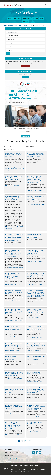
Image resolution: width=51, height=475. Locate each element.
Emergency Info (14, 467)
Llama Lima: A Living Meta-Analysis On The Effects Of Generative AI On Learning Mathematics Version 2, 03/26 (14, 329)
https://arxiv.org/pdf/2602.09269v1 (15, 378)
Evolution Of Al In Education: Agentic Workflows (34, 423)
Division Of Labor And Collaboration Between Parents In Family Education (14, 358)
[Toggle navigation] (45, 4)
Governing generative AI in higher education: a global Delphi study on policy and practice (14, 198)
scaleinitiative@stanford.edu (11, 458)
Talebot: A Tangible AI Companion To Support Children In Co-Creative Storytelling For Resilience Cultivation (36, 329)
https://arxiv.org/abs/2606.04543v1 (12, 185)
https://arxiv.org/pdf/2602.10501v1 (12, 366)
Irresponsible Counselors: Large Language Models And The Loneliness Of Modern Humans (13, 345)
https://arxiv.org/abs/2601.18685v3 (37, 204)
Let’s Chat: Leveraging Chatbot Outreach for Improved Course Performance (13, 154)
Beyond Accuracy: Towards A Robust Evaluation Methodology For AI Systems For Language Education (13, 312)
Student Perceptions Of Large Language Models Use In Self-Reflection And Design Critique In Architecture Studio (35, 390)
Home (5, 25)
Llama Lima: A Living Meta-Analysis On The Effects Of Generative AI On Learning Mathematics (36, 198)
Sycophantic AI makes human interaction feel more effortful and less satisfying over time (36, 154)
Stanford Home (14, 465)
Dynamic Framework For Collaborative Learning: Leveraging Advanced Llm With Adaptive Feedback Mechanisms (36, 407)
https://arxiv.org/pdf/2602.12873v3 (34, 317)
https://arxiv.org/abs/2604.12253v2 (34, 241)
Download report (25, 136)
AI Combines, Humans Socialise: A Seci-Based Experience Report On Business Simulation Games (36, 345)
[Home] (13, 5)
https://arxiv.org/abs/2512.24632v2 (12, 300)
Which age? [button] (10, 43)
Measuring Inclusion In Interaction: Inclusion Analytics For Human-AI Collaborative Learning (14, 373)
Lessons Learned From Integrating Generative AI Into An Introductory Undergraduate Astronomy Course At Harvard (14, 390)
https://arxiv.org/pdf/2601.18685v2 (15, 336)
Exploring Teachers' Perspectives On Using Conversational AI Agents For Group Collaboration (36, 275)
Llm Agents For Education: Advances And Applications (34, 373)
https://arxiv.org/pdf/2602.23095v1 (34, 337)
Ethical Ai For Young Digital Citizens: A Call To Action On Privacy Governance (14, 406)
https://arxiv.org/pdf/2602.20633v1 (34, 350)
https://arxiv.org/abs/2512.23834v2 (12, 284)
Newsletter (25, 21)
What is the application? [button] (13, 35)
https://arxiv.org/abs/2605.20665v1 (12, 244)
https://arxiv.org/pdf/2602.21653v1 (12, 350)
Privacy (12, 469)
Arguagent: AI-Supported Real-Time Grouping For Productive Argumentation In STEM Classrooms (35, 252)
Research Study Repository (24, 25)
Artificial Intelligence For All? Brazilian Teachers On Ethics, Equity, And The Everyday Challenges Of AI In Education (13, 276)
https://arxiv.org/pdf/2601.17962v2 (12, 434)
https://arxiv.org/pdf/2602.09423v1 (34, 366)
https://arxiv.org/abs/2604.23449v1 (34, 261)
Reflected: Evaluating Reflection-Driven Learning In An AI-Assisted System (14, 292)
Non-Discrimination (33, 469)
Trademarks (24, 469)
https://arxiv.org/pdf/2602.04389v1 (12, 399)
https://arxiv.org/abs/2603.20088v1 (15, 320)
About (9, 18)
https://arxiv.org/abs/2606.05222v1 (34, 190)
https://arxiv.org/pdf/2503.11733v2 (34, 381)
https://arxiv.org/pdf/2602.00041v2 (34, 399)
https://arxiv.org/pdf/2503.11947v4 (15, 413)
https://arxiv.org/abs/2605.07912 (34, 164)
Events (17, 452)
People (41, 18)
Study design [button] (10, 50)
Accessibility (42, 469)
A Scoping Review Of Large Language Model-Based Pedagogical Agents (34, 236)
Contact (23, 452)
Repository (35, 18)
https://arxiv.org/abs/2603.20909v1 (34, 303)
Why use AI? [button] (10, 46)
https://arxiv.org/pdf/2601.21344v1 (37, 416)
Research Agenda (16, 18)
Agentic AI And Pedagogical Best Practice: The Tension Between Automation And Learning (13, 177)
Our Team (23, 450)
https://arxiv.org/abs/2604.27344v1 (15, 267)
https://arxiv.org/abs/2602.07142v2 (34, 284)
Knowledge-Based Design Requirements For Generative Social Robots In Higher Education (36, 311)
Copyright (18, 469)
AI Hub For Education (12, 25)
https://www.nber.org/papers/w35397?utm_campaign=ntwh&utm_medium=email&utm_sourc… (14, 168)
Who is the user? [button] (11, 39)
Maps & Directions (24, 465)
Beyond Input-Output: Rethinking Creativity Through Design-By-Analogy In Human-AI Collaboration (36, 359)
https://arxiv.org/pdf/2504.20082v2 (34, 432)
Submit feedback (25, 66)
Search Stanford (34, 465)
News (28, 450)
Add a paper (25, 77)
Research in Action (27, 18)
